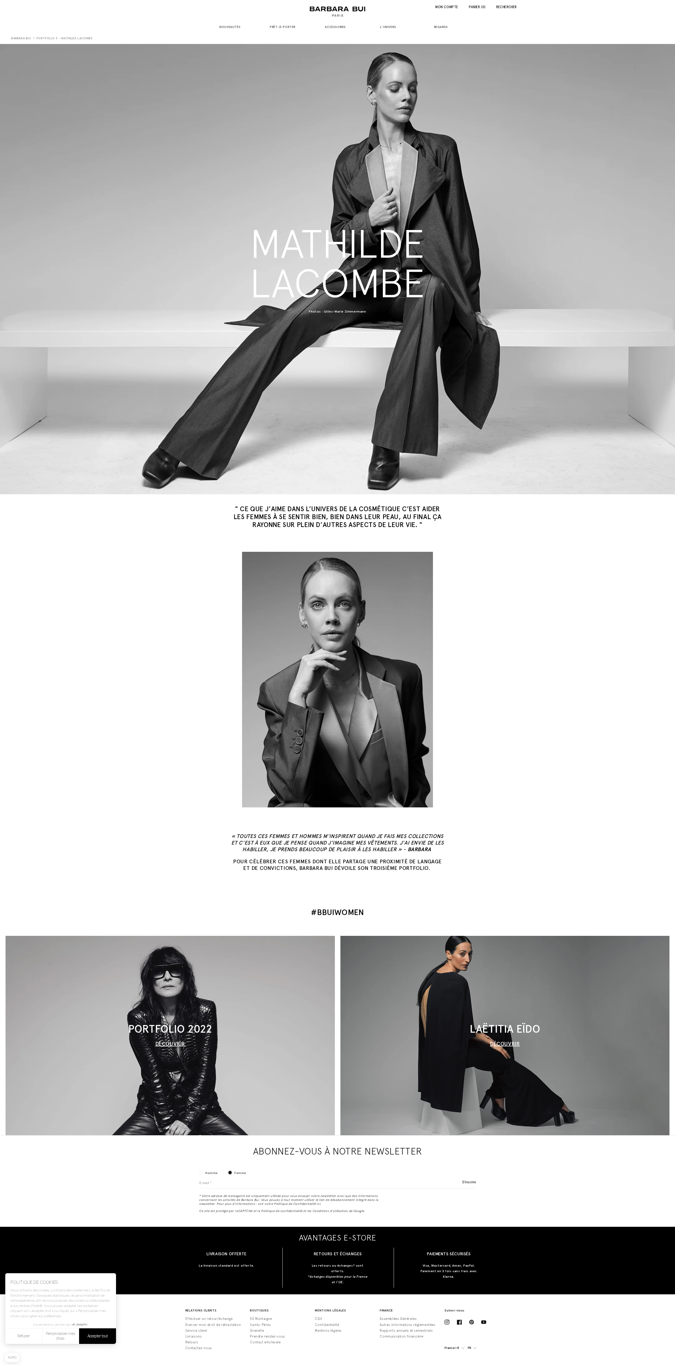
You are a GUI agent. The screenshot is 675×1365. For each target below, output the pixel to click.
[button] (232, 27)
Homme (211, 1173)
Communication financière (401, 1336)
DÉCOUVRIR (170, 1044)
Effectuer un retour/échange (209, 1319)
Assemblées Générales (398, 1319)
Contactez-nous (198, 1348)
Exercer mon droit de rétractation (213, 1325)
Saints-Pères (260, 1325)
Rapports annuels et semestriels (406, 1331)
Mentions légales (328, 1331)
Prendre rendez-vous (267, 1336)
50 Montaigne (261, 1319)
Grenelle (257, 1331)
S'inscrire (469, 1182)
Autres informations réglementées (407, 1325)
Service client (196, 1331)
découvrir (505, 1044)
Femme (240, 1173)
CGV (318, 1319)
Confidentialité (327, 1325)
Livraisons (193, 1336)
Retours (191, 1342)
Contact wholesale (265, 1342)
